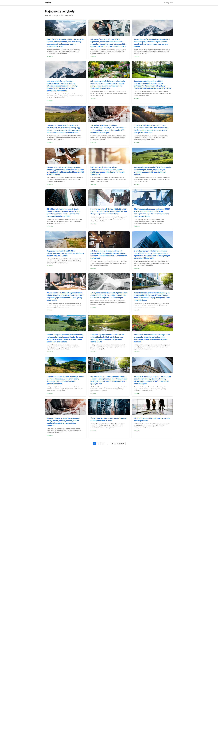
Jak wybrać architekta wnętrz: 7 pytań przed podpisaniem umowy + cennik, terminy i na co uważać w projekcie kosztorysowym (108, 295)
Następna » (120, 443)
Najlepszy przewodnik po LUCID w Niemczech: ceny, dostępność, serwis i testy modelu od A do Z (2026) (65, 253)
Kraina (48, 2)
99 (112, 443)
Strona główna (168, 3)
